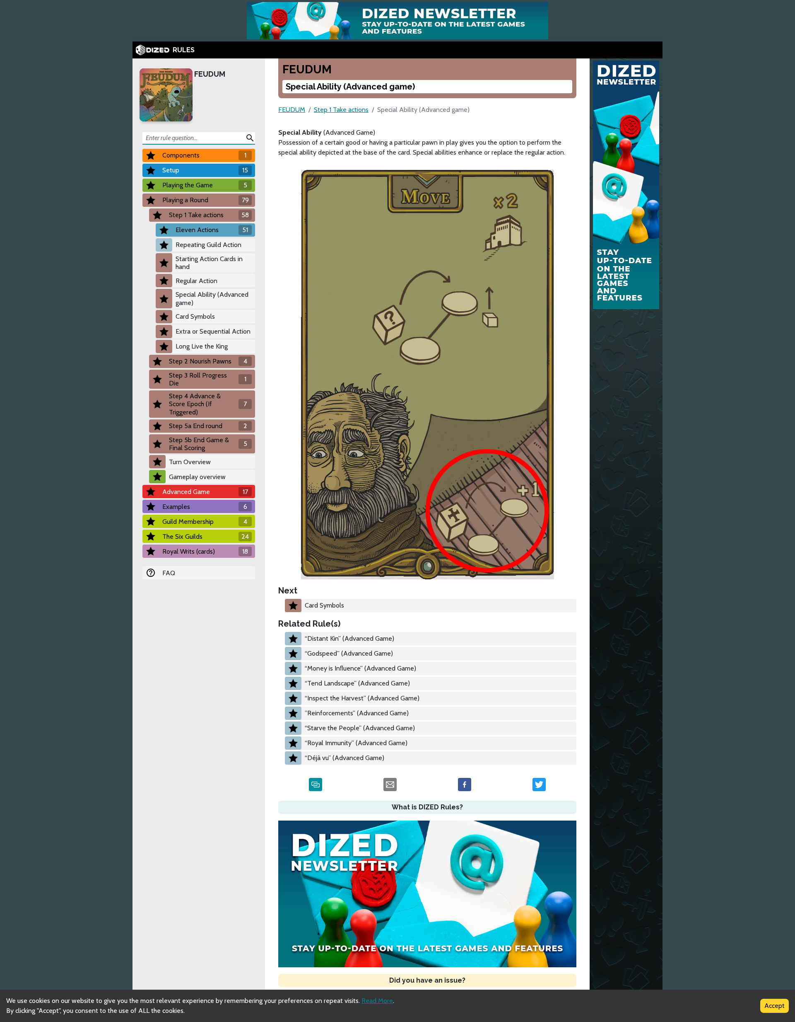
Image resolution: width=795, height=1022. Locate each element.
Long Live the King (202, 346)
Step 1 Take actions (341, 110)
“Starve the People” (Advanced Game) (360, 728)
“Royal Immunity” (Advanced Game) (356, 743)
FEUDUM (209, 74)
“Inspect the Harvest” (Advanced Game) (362, 698)
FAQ (168, 573)
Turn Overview (190, 462)
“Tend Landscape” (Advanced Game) (357, 683)
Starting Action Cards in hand (209, 263)
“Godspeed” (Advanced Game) (349, 653)
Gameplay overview (197, 477)
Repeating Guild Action (208, 245)
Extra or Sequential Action (213, 331)
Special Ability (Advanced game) (212, 298)
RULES (184, 50)
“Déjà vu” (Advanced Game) (344, 758)
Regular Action (196, 281)
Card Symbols (195, 316)
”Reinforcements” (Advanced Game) (357, 713)
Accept (774, 1006)
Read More (377, 1001)
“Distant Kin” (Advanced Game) (349, 638)
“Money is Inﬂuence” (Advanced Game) (360, 668)
